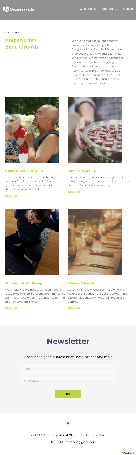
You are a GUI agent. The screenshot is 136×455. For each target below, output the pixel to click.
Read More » (12, 195)
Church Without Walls (24, 171)
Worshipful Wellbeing (23, 283)
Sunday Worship (82, 171)
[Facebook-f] (68, 424)
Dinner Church (81, 283)
